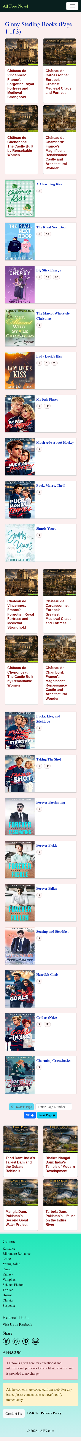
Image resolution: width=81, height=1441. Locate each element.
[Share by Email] (35, 1341)
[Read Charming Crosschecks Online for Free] (20, 1074)
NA (47, 234)
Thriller (8, 1289)
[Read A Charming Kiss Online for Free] (20, 198)
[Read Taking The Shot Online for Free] (20, 773)
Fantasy (8, 1274)
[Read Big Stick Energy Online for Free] (20, 284)
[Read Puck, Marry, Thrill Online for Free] (20, 499)
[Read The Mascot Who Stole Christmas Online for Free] (20, 327)
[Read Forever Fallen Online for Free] (20, 902)
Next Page (46, 1115)
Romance (9, 1248)
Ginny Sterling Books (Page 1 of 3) (38, 27)
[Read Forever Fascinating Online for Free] (20, 816)
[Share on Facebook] (6, 1341)
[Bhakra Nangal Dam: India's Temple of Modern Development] (60, 1139)
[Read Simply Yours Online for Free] (20, 542)
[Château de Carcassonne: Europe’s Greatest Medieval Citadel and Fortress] (59, 52)
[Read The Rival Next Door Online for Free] (20, 241)
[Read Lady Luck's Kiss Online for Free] (20, 370)
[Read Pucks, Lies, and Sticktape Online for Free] (20, 730)
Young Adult (11, 1263)
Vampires (9, 1279)
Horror (7, 1295)
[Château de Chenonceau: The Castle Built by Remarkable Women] (21, 118)
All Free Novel (15, 6)
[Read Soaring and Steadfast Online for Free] (20, 945)
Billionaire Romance (16, 1253)
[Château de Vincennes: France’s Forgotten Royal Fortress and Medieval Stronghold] (21, 52)
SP (56, 277)
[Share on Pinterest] (26, 1341)
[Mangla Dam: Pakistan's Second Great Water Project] (20, 1192)
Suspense (9, 1305)
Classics (8, 1300)
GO (28, 1115)
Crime (7, 1269)
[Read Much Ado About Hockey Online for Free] (20, 456)
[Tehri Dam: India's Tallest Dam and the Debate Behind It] (20, 1139)
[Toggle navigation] (72, 6)
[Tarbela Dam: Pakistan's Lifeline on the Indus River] (60, 1192)
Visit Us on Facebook (17, 1324)
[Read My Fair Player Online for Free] (20, 413)
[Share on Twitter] (16, 1341)
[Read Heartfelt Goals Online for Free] (20, 988)
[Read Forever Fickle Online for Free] (20, 859)
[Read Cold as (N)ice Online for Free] (20, 1031)
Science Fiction (13, 1284)
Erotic (7, 1258)
